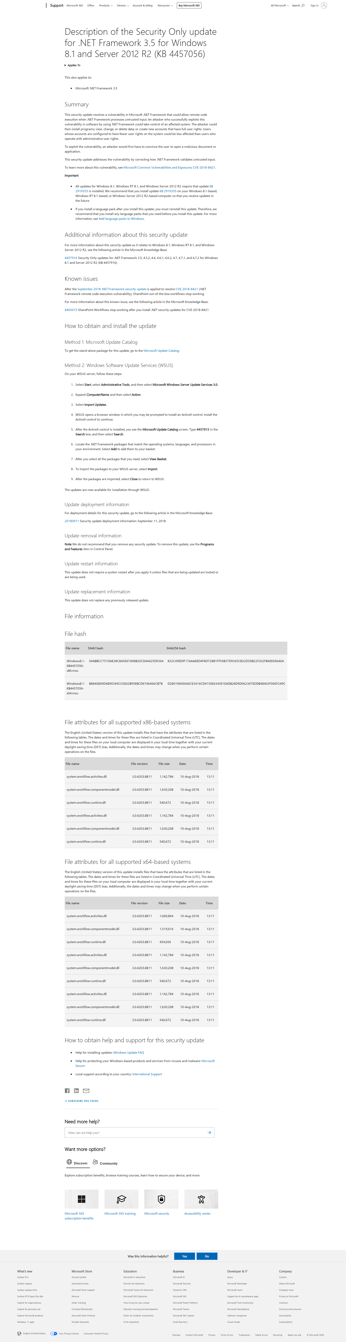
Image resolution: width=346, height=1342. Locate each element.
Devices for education (134, 1283)
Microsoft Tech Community (240, 1302)
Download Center (80, 1283)
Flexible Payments (80, 1321)
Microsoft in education (134, 1277)
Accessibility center (197, 1213)
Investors (283, 1302)
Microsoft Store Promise (83, 1315)
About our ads (294, 1334)
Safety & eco (261, 1334)
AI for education (131, 1321)
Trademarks (244, 1334)
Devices (121, 5)
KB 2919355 (168, 191)
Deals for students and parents (139, 1315)
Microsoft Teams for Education (138, 1289)
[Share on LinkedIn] (74, 1089)
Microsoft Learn (234, 1289)
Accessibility (285, 1315)
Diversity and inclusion (290, 1309)
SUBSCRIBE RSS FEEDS (83, 1100)
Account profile (79, 1277)
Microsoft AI (179, 1277)
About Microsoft (287, 1283)
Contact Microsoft (194, 1334)
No (207, 1256)
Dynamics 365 (180, 1289)
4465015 (71, 310)
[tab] (78, 1163)
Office (90, 5)
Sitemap (176, 1334)
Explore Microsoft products (30, 1315)
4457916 (71, 258)
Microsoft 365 (75, 5)
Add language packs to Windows (121, 218)
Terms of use (227, 1334)
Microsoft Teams (181, 1309)
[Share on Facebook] (67, 1089)
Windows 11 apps (25, 1321)
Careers (283, 1277)
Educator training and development (141, 1309)
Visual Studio (233, 1321)
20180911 (72, 521)
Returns (75, 1296)
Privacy (211, 1334)
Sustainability (285, 1321)
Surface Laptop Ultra (27, 1289)
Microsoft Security (182, 1283)
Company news (286, 1289)
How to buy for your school (136, 1302)
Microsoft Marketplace (238, 1309)
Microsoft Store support (83, 1289)
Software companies (237, 1315)
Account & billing (143, 5)
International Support (147, 1074)
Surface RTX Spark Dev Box (30, 1296)
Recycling (277, 1334)
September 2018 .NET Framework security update (111, 289)
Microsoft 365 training (120, 1213)
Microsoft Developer (237, 1283)
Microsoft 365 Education (135, 1296)
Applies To (73, 65)
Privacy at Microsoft (288, 1296)
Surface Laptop (24, 1283)
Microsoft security (156, 1213)
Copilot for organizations (29, 1302)
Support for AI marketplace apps (242, 1296)
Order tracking (79, 1302)
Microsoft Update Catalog (161, 350)
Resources (164, 5)
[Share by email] (84, 1089)
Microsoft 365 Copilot (183, 1315)
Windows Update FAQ (128, 1052)
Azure (230, 1277)
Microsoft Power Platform (185, 1302)
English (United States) (34, 1333)
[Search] (209, 1132)
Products (104, 5)
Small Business (180, 1321)
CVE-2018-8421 (187, 289)
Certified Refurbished (82, 1309)
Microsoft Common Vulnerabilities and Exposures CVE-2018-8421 (169, 167)
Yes (184, 1256)
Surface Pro (22, 1277)
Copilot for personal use (28, 1309)
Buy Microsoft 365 (189, 5)
